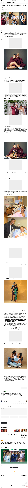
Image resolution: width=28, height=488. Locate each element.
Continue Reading (14, 467)
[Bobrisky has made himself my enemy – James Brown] (17, 430)
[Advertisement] (15, 43)
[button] (1, 0)
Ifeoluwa (2, 8)
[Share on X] (3, 11)
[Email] (5, 11)
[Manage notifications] (27, 486)
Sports (2, 440)
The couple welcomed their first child (8, 172)
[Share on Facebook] (2, 30)
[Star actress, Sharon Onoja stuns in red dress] (4, 430)
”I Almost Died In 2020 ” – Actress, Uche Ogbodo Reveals (11, 434)
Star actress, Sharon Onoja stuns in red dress (3, 434)
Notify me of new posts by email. (6, 420)
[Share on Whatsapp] (2, 34)
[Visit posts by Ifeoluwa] (2, 391)
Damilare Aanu (23, 437)
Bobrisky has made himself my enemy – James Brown (17, 434)
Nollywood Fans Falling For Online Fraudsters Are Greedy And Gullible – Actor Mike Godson (24, 435)
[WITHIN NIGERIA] (14, 1)
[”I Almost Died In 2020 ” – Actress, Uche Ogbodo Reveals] (11, 430)
